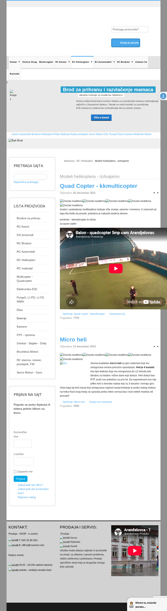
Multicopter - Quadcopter (25, 278)
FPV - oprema (26, 335)
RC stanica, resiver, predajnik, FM (29, 362)
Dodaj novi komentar (100, 402)
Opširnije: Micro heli (74, 402)
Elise (20, 310)
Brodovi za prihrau (28, 218)
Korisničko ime (15, 434)
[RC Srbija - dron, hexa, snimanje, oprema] (42, 15)
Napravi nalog (27, 497)
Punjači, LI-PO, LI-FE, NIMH (31, 299)
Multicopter (46, 61)
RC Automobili (103, 61)
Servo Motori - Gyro (29, 372)
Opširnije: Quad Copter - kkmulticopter (84, 314)
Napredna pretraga (26, 182)
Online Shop (29, 61)
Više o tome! (101, 117)
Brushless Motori (27, 351)
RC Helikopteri (81, 61)
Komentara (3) (117, 314)
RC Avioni (61, 61)
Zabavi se (141, 61)
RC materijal (25, 268)
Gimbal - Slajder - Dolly (31, 343)
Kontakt (14, 73)
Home (13, 61)
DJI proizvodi (25, 235)
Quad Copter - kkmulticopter (98, 186)
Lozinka (15, 454)
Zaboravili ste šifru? (30, 485)
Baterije (21, 318)
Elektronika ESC (27, 289)
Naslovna (69, 161)
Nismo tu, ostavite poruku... (145, 604)
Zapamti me (24, 471)
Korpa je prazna (129, 42)
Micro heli (73, 339)
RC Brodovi (123, 61)
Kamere (22, 326)
